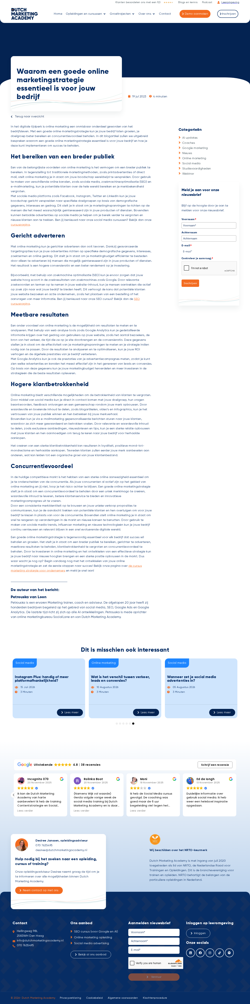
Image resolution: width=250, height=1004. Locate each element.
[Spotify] (229, 952)
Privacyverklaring (70, 998)
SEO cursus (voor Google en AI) (96, 931)
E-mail (187, 245)
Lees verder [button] (25, 811)
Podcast (207, 2)
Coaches (188, 143)
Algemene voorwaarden (123, 998)
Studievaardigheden (196, 168)
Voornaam (189, 219)
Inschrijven (190, 283)
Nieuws (187, 153)
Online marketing (194, 158)
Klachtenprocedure (155, 998)
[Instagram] (210, 952)
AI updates (190, 137)
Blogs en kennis (188, 2)
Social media (191, 163)
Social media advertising (91, 943)
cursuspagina (20, 224)
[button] (86, 14)
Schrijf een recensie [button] (215, 765)
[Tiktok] (219, 952)
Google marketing (195, 148)
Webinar (188, 173)
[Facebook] (200, 952)
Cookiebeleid (94, 998)
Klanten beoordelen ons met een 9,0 (138, 2)
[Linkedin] (190, 952)
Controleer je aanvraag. (197, 258)
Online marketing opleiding (93, 937)
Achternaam (189, 232)
